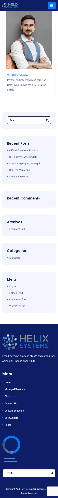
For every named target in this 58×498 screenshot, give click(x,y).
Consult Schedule (14, 410)
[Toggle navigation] (52, 5)
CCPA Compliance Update (23, 157)
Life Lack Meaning (19, 176)
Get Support (11, 417)
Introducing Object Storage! (24, 163)
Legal (8, 424)
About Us (10, 396)
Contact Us (11, 403)
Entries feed (16, 293)
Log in (12, 286)
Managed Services (15, 389)
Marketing (14, 257)
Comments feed (18, 299)
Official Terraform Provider (23, 150)
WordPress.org (17, 306)
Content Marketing (19, 170)
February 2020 (17, 229)
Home (8, 382)
